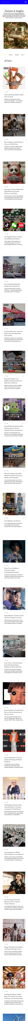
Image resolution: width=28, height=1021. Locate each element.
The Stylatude (5, 2)
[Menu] (25, 2)
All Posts (4, 54)
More (22, 54)
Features (10, 54)
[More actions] (23, 92)
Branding (17, 54)
